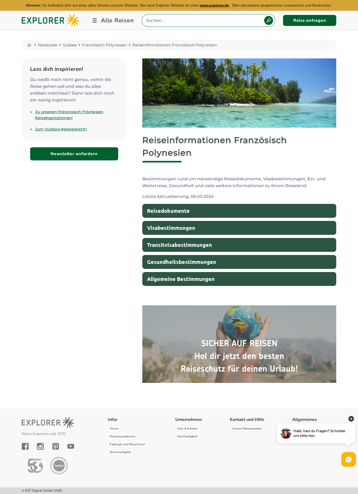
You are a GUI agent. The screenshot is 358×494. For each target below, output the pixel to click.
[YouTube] (70, 446)
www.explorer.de (214, 5)
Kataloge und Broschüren (127, 444)
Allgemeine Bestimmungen (181, 278)
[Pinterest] (55, 446)
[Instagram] (40, 446)
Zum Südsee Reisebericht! (61, 129)
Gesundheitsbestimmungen (181, 261)
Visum (114, 428)
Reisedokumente (168, 210)
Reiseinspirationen (122, 436)
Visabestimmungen (171, 227)
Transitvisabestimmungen (179, 244)
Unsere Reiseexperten (247, 428)
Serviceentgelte (120, 452)
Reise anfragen (309, 20)
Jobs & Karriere (187, 428)
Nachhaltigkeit (187, 436)
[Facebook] (25, 446)
